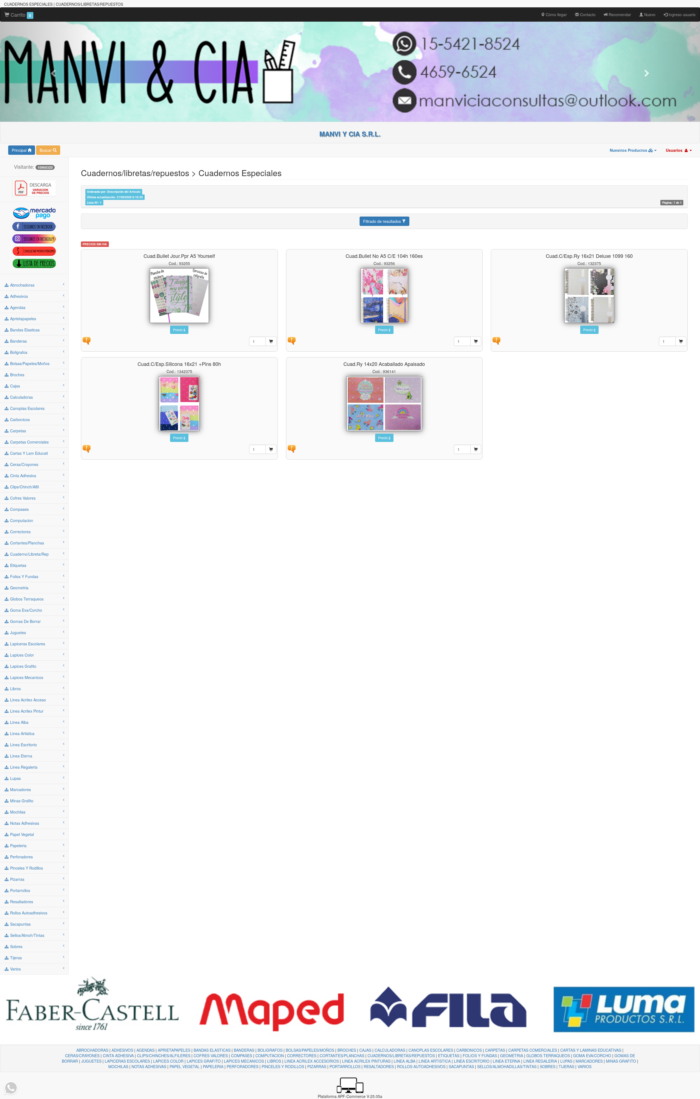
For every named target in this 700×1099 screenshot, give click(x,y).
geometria (18, 587)
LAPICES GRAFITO (204, 1061)
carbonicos (19, 419)
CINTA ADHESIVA (118, 1055)
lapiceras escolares (27, 643)
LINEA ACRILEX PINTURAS (366, 1061)
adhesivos (18, 296)
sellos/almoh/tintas (26, 935)
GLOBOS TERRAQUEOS (548, 1055)
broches (16, 374)
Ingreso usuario (681, 14)
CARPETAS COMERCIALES (532, 1050)
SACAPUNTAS (461, 1066)
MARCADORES (589, 1061)
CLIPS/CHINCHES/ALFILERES (163, 1055)
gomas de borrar (25, 621)
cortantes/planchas (26, 543)
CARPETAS (495, 1050)
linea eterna (20, 756)
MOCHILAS (118, 1066)
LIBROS (274, 1061)
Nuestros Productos (629, 150)
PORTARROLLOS (344, 1066)
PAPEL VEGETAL (185, 1066)
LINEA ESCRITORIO (471, 1061)
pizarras (16, 879)
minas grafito (21, 800)
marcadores (20, 789)
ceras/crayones (23, 464)
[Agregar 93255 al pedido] (271, 341)
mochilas (17, 812)
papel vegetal (21, 834)
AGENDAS (145, 1050)
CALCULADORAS (390, 1050)
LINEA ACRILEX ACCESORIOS (311, 1061)
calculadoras (21, 397)
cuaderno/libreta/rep (29, 554)
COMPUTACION (269, 1055)
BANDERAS (244, 1050)
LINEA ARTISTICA (435, 1061)
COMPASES (241, 1055)
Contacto (587, 14)
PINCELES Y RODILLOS (283, 1066)
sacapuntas (20, 924)
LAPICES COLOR (168, 1061)
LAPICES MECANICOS (244, 1061)
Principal (20, 150)
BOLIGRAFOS (270, 1050)
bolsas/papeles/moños (29, 363)
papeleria (18, 845)
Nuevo (649, 14)
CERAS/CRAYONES (82, 1055)
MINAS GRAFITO (621, 1061)
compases (19, 509)
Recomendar (619, 14)
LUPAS (566, 1061)
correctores (20, 531)
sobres (15, 946)
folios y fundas (23, 576)
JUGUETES (91, 1061)
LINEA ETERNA (506, 1061)
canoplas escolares (27, 408)
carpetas (17, 430)
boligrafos (18, 352)
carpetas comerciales (29, 442)
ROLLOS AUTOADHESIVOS (421, 1066)
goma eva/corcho (25, 610)
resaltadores (21, 901)
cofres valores (22, 498)
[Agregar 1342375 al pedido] (271, 449)
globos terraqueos (26, 599)
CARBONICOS (469, 1050)
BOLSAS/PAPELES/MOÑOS (310, 1050)
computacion (21, 520)
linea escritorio (23, 744)
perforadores (21, 856)
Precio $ (179, 329)
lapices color (21, 655)
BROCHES (346, 1050)
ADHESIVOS (122, 1050)
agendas (17, 307)
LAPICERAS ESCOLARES (127, 1061)
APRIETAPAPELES (174, 1050)
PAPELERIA (213, 1066)
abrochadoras (21, 285)
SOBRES (547, 1066)
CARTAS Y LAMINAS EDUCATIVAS (590, 1050)
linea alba (18, 722)
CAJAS (365, 1050)
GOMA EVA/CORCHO (592, 1055)
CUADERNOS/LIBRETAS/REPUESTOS (401, 1055)
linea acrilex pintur (26, 711)
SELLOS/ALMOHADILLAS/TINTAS (506, 1066)
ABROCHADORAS (92, 1050)
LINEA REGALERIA (540, 1061)
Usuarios (675, 150)
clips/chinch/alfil (24, 486)
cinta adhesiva (22, 475)
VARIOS (584, 1066)
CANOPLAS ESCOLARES (431, 1050)
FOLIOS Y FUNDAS (480, 1055)
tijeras (15, 957)
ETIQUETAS (448, 1055)
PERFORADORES (242, 1066)
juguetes (17, 632)
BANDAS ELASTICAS (212, 1050)
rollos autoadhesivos (28, 913)
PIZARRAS (316, 1066)
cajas (14, 386)
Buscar (46, 150)
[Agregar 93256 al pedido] (475, 341)
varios (15, 969)
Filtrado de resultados (382, 221)
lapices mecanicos (26, 677)
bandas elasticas (24, 330)
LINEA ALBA (404, 1061)
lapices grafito (22, 666)
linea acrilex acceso (27, 699)
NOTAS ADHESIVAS (149, 1066)
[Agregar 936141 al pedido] (475, 449)
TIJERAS (566, 1066)
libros (15, 688)
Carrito (20, 14)
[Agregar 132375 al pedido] (680, 341)
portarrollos (19, 890)
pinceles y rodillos (26, 868)
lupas (15, 778)
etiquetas (17, 565)
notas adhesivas (24, 823)
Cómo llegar (556, 14)
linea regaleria (23, 767)
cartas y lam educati (28, 453)
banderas (18, 341)
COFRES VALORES (211, 1055)
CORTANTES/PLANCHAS (342, 1055)
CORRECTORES (301, 1055)
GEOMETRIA (511, 1055)
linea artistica (21, 733)
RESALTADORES (379, 1066)
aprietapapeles (22, 318)
